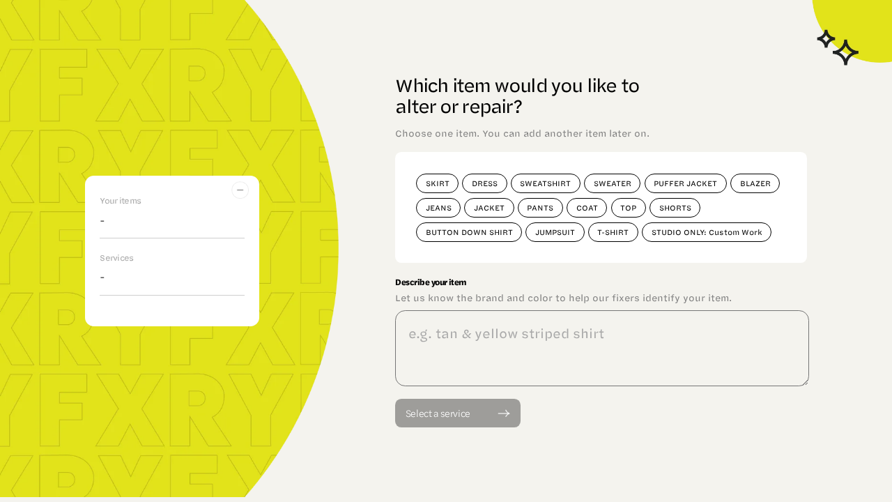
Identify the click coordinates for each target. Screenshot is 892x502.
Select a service (438, 413)
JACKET (489, 207)
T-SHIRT (613, 232)
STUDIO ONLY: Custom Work (707, 232)
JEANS (439, 207)
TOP (628, 207)
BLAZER (755, 183)
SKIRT (437, 183)
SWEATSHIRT (545, 183)
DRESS (485, 183)
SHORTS (675, 207)
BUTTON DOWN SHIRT (469, 232)
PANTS (540, 207)
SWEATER (612, 183)
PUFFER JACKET (685, 183)
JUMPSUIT (555, 232)
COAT (587, 207)
